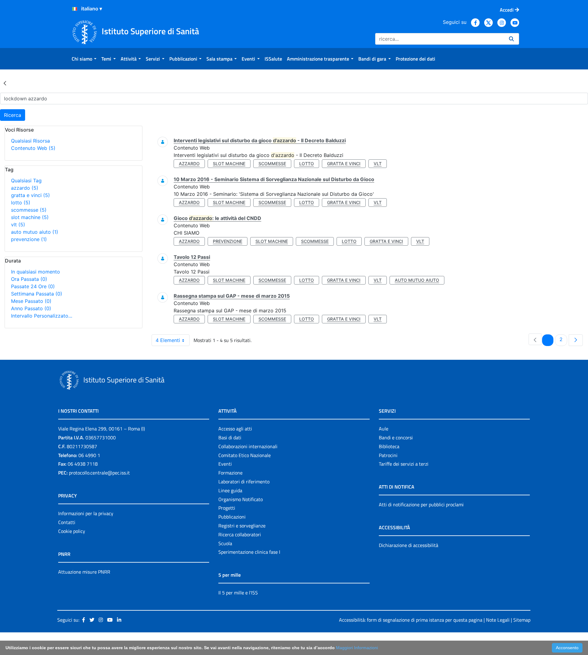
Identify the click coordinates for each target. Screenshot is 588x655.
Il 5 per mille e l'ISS (238, 592)
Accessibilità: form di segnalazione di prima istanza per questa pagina (410, 619)
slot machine (30, 217)
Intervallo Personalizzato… (41, 316)
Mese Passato (31, 301)
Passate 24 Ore (33, 286)
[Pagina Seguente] (576, 340)
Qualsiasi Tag (26, 180)
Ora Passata (29, 279)
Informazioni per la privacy (85, 513)
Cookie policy (71, 531)
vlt (18, 224)
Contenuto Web (33, 148)
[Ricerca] (511, 39)
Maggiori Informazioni (357, 647)
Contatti (66, 522)
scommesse (29, 210)
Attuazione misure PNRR (84, 571)
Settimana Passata (36, 294)
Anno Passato (31, 308)
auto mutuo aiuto (34, 232)
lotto (20, 202)
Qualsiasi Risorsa (30, 141)
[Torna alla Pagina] (5, 83)
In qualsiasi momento (35, 272)
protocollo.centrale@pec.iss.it (99, 472)
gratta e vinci (30, 195)
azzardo (24, 188)
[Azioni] (75, 9)
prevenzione (29, 239)
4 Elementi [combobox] (168, 340)
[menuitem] (84, 59)
